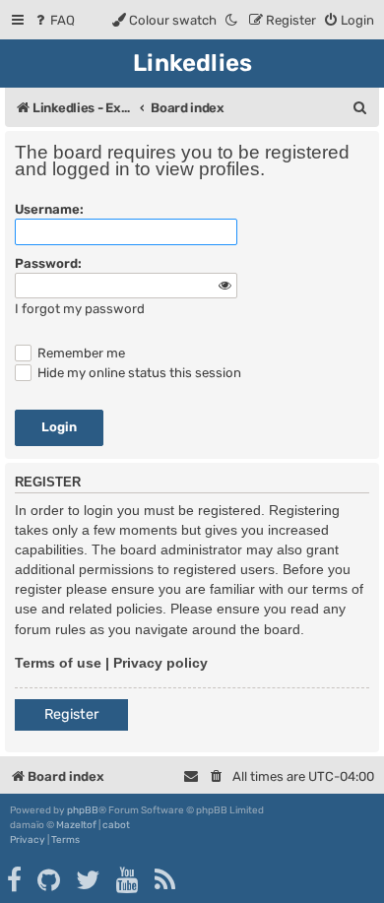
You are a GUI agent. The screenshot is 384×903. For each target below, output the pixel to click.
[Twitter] (89, 880)
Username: (49, 209)
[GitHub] (49, 880)
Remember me (79, 353)
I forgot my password (80, 308)
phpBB (82, 810)
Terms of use (58, 663)
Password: (48, 263)
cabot (116, 825)
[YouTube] (128, 880)
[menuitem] (53, 20)
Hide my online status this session (137, 372)
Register (71, 714)
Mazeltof (76, 825)
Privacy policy (160, 663)
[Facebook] (15, 880)
